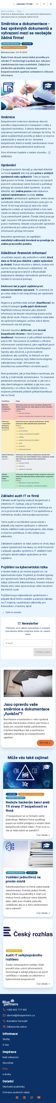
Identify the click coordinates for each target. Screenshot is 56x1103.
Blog (19, 11)
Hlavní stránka (7, 11)
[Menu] (51, 4)
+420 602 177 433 (24, 4)
